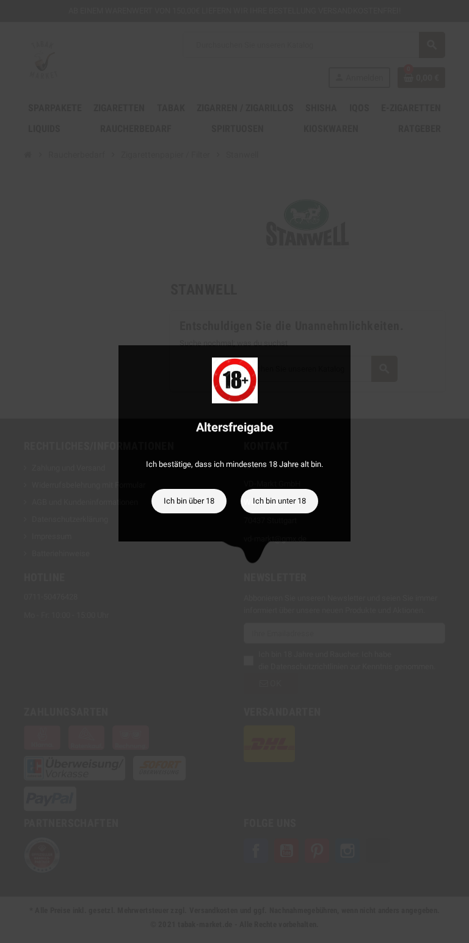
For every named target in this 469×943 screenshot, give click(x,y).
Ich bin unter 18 (279, 500)
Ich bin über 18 (189, 500)
